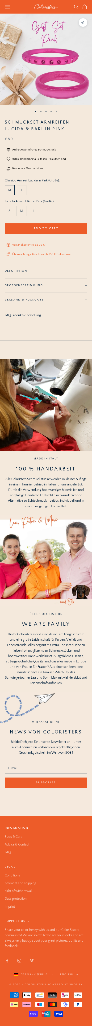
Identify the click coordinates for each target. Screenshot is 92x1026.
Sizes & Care (13, 837)
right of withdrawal (18, 891)
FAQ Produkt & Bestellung (23, 315)
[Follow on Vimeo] (31, 960)
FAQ (8, 852)
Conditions (12, 875)
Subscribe (46, 782)
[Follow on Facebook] (7, 960)
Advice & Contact (17, 844)
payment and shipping (20, 883)
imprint (10, 907)
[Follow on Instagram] (19, 960)
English (67, 974)
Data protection (16, 899)
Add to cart (46, 228)
